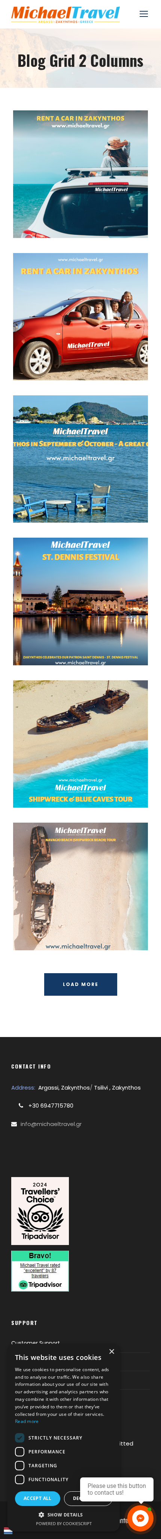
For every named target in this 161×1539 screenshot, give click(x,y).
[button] (63, 1515)
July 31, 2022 (63, 930)
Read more (27, 1421)
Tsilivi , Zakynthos (116, 1087)
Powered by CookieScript (64, 1523)
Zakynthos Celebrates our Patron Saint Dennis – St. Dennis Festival (83, 610)
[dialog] (63, 1437)
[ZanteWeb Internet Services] (123, 1520)
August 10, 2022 (83, 778)
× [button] (111, 1352)
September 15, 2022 (83, 493)
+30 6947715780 (50, 1105)
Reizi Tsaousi (114, 218)
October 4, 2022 (83, 351)
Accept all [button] (38, 1498)
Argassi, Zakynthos (64, 1087)
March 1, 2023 (63, 218)
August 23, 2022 (83, 636)
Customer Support (35, 1343)
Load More (80, 984)
